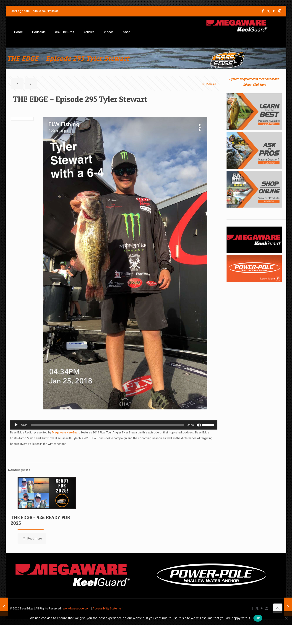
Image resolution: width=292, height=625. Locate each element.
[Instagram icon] (280, 11)
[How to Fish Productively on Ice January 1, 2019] (4, 607)
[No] (286, 618)
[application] (113, 425)
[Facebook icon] (262, 11)
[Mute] (198, 425)
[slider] (208, 424)
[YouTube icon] (274, 11)
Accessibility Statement (107, 608)
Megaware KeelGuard (66, 432)
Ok (258, 618)
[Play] (16, 425)
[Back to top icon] (277, 608)
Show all (210, 84)
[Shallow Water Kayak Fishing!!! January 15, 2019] (288, 607)
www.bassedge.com (76, 608)
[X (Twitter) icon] (268, 11)
